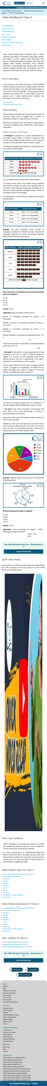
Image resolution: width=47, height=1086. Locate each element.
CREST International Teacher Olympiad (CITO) (16, 1080)
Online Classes (7, 1037)
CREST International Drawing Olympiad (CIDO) (17, 1069)
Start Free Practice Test (23, 551)
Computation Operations (11, 876)
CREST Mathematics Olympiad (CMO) (14, 1057)
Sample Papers (7, 1030)
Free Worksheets (8, 1041)
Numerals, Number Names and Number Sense (19, 874)
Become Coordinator (9, 993)
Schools (5, 1051)
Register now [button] (19, 3)
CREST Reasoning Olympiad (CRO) (13, 1067)
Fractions (6, 879)
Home (5, 984)
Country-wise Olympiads (10, 1002)
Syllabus (5, 1012)
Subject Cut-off (7, 1021)
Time (5, 888)
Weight (5, 883)
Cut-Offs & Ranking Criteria (11, 1015)
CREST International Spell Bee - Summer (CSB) (17, 1075)
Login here (29, 3)
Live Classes (33, 970)
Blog (4, 1049)
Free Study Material (9, 1039)
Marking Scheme (8, 1008)
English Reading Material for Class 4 (15, 944)
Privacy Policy (7, 995)
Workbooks (17, 970)
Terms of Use (7, 997)
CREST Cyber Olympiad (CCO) (12, 1064)
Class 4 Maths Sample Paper (12, 11)
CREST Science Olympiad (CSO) (12, 1062)
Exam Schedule (7, 1010)
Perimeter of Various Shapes (13, 895)
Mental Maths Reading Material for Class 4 (17, 947)
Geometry (6, 893)
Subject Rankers (8, 1019)
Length (5, 881)
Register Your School (9, 991)
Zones (5, 1024)
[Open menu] (43, 3)
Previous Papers (25, 975)
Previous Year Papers (9, 1032)
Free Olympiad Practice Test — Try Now (23, 1083)
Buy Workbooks (7, 1034)
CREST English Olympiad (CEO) (12, 1060)
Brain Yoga (6, 1047)
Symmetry (6, 897)
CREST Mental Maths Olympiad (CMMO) (15, 1073)
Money (5, 890)
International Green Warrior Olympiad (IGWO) (16, 1071)
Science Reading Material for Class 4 (15, 942)
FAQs (4, 988)
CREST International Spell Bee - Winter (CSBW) (17, 1078)
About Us (6, 986)
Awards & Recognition (9, 1017)
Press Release (7, 1000)
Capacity (6, 886)
